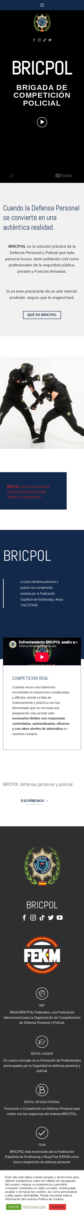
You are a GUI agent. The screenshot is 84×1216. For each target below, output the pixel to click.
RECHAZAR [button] (57, 1207)
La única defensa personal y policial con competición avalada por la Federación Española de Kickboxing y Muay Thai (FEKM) (41, 593)
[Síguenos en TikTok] (44, 40)
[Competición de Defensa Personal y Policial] (42, 22)
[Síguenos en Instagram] (39, 40)
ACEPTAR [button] (14, 1207)
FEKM (42, 1145)
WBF (42, 1005)
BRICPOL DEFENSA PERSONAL (42, 1102)
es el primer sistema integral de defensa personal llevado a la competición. (28, 491)
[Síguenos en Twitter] (50, 40)
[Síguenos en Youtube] (60, 918)
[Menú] (42, 5)
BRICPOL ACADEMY (42, 1053)
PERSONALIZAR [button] (34, 1207)
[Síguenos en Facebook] (34, 40)
